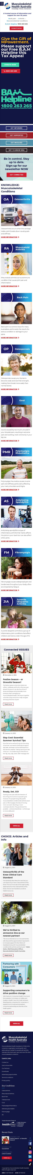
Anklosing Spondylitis (8, 1108)
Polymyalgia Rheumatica (9, 1105)
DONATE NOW (16, 28)
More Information (9, 237)
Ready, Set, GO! (11, 791)
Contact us (5, 1062)
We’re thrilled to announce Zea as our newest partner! (14, 933)
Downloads (5, 1071)
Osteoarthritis (6, 1090)
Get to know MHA (7, 1065)
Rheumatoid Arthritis (8, 1093)
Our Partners (5, 1068)
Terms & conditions (7, 1077)
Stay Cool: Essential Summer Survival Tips (14, 739)
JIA (2, 1114)
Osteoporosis (6, 1099)
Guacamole (5, 1148)
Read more (8, 704)
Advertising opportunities (9, 1074)
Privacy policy (6, 1080)
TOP (30, 1140)
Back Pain (5, 1096)
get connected (16, 175)
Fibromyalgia (6, 1111)
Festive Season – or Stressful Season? (13, 680)
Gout (3, 1102)
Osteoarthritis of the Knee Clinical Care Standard (13, 875)
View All (7, 1158)
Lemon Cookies (6, 1153)
